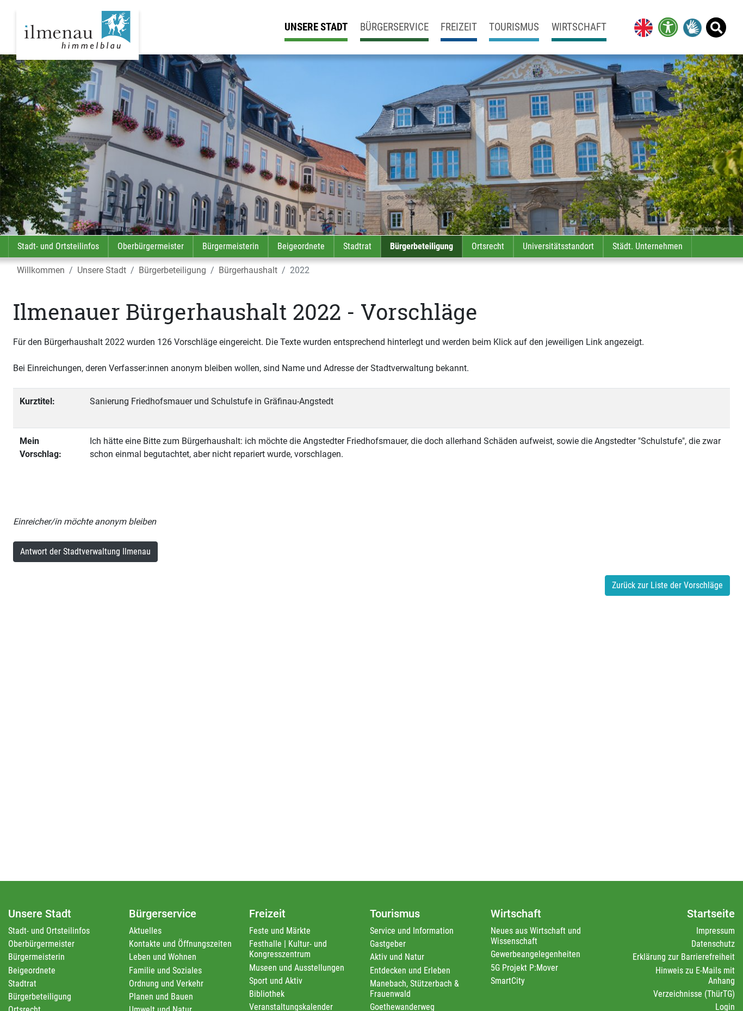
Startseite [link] (711, 913)
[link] (641, 27)
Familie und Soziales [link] (165, 970)
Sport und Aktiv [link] (275, 981)
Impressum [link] (715, 931)
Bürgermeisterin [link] (230, 246)
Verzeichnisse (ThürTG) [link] (694, 994)
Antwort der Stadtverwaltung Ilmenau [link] (85, 551)
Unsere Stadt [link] (316, 27)
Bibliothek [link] (266, 994)
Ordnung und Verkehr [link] (166, 983)
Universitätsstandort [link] (558, 246)
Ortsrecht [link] (488, 246)
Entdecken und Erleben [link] (410, 970)
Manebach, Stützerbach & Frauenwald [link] (414, 988)
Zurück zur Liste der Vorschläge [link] (667, 585)
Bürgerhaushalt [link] (248, 270)
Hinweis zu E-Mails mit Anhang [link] (695, 975)
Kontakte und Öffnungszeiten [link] (180, 944)
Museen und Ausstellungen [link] (296, 968)
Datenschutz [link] (713, 944)
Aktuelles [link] (145, 931)
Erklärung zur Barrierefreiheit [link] (684, 957)
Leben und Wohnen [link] (162, 957)
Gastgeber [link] (388, 944)
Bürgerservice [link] (394, 27)
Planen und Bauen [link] (161, 996)
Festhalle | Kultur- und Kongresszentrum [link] (288, 949)
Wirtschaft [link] (579, 27)
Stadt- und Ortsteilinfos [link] (58, 246)
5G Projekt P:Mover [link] (524, 968)
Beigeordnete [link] (301, 246)
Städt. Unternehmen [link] (647, 246)
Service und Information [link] (412, 931)
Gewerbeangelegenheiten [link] (535, 954)
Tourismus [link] (514, 27)
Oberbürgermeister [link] (150, 246)
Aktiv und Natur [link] (397, 957)
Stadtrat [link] (357, 246)
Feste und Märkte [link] (280, 931)
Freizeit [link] (459, 27)
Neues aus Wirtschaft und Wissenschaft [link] (536, 936)
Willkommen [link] (41, 270)
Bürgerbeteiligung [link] (421, 246)
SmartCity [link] (508, 981)
